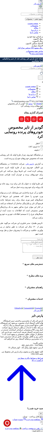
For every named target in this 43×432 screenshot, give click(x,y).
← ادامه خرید (37, 431)
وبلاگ (36, 28)
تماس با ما (34, 32)
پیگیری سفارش (24, 358)
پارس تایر (30, 164)
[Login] (40, 11)
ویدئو (30, 104)
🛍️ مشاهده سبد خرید (13, 428)
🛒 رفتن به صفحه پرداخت (32, 428)
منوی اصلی (38, 19)
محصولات (29, 19)
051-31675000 (37, 54)
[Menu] (40, 1)
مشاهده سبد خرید (33, 419)
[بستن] (41, 413)
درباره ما (34, 30)
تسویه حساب (17, 419)
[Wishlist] (41, 74)
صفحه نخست (33, 23)
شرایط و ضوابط (36, 358)
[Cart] (40, 7)
